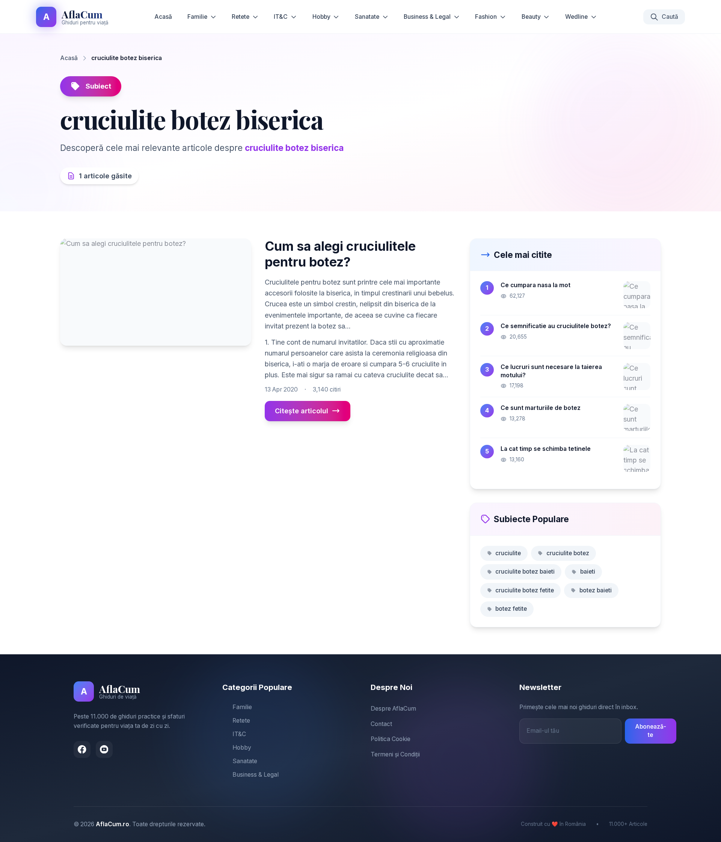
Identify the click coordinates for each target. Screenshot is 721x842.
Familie (197, 16)
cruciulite (508, 553)
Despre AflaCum (393, 708)
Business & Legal (427, 16)
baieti (587, 571)
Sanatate (367, 16)
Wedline (576, 16)
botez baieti (595, 590)
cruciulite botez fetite (524, 590)
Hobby (321, 16)
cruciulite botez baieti (525, 571)
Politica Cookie (390, 739)
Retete (240, 16)
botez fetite (511, 608)
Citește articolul (301, 411)
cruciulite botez (567, 553)
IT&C (281, 16)
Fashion (486, 16)
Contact (381, 724)
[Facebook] (82, 749)
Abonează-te (650, 731)
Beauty (531, 16)
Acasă (163, 16)
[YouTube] (104, 749)
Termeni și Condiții (395, 754)
